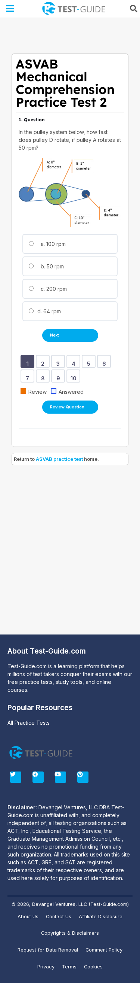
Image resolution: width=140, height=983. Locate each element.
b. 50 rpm (51, 266)
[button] (10, 8)
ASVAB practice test (59, 459)
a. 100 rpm (52, 244)
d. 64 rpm (48, 311)
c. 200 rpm (53, 289)
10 (75, 375)
